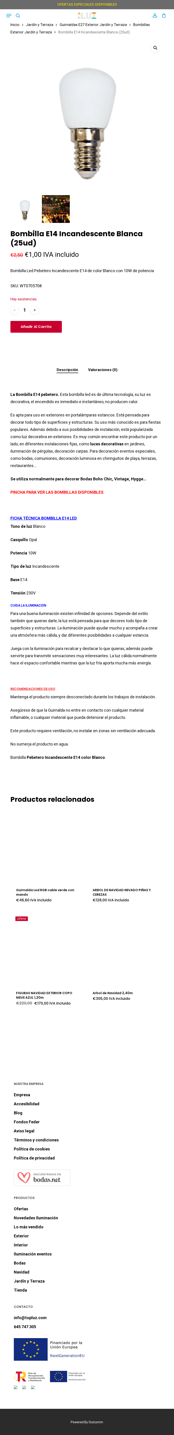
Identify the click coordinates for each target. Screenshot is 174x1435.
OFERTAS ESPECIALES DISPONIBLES (87, 4)
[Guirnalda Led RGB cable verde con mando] (47, 845)
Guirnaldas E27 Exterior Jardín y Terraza (93, 25)
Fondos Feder (27, 1121)
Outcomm (96, 1422)
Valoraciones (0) (102, 369)
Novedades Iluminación (36, 1217)
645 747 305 (25, 1326)
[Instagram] (25, 1390)
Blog (18, 1112)
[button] (8, 15)
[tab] (67, 370)
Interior (21, 1245)
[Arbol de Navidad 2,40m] (123, 948)
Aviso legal (24, 1131)
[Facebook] (16, 1390)
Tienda (20, 1290)
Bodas (20, 1263)
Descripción (67, 369)
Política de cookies (32, 1149)
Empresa (22, 1094)
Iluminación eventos (33, 1254)
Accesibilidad (26, 1103)
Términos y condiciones (36, 1140)
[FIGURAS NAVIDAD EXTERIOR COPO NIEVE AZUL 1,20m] (47, 948)
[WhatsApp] (33, 1390)
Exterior (21, 1236)
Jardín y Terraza (39, 25)
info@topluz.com (30, 1317)
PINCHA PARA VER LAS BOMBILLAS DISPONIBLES (57, 492)
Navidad (21, 1272)
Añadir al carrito (36, 326)
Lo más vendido (29, 1227)
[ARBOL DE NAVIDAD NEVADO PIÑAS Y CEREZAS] (123, 845)
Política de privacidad (34, 1158)
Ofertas (21, 1208)
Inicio (14, 25)
